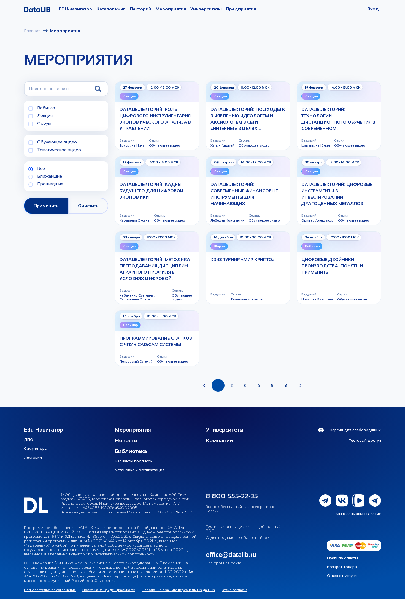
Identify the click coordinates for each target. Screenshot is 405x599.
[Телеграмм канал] (327, 499)
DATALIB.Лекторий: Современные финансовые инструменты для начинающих (244, 194)
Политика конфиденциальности (108, 590)
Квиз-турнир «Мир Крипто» (242, 259)
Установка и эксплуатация (139, 470)
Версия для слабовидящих (355, 430)
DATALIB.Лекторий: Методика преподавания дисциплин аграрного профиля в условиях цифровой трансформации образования (155, 269)
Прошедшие (50, 184)
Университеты (206, 9)
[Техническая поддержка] (375, 499)
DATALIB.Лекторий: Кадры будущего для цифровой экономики (151, 190)
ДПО (28, 439)
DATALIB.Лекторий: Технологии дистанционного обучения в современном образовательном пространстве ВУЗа (338, 119)
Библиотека (131, 451)
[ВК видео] (360, 499)
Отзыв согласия (234, 590)
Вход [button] (373, 9)
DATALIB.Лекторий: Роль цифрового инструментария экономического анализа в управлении (155, 119)
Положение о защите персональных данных (178, 590)
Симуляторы (35, 448)
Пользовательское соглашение (50, 590)
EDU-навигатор (75, 9)
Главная (32, 30)
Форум (44, 123)
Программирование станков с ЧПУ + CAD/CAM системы (156, 341)
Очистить (88, 205)
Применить (46, 205)
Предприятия (241, 9)
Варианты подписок (133, 461)
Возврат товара (342, 567)
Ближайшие (49, 176)
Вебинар (46, 107)
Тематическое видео (59, 149)
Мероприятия (171, 9)
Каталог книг (110, 9)
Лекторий (140, 9)
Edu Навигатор (43, 430)
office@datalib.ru (231, 554)
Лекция (45, 115)
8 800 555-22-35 (232, 496)
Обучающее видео (57, 142)
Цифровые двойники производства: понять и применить (332, 266)
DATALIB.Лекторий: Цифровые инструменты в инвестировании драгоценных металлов (336, 194)
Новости (126, 440)
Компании (219, 440)
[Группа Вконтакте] (344, 499)
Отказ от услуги (342, 575)
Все (41, 168)
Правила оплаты (342, 558)
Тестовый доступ (365, 440)
